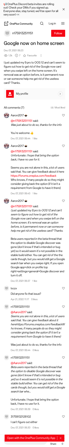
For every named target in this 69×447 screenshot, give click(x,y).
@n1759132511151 (21, 120)
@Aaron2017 (18, 312)
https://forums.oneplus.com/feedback (33, 175)
